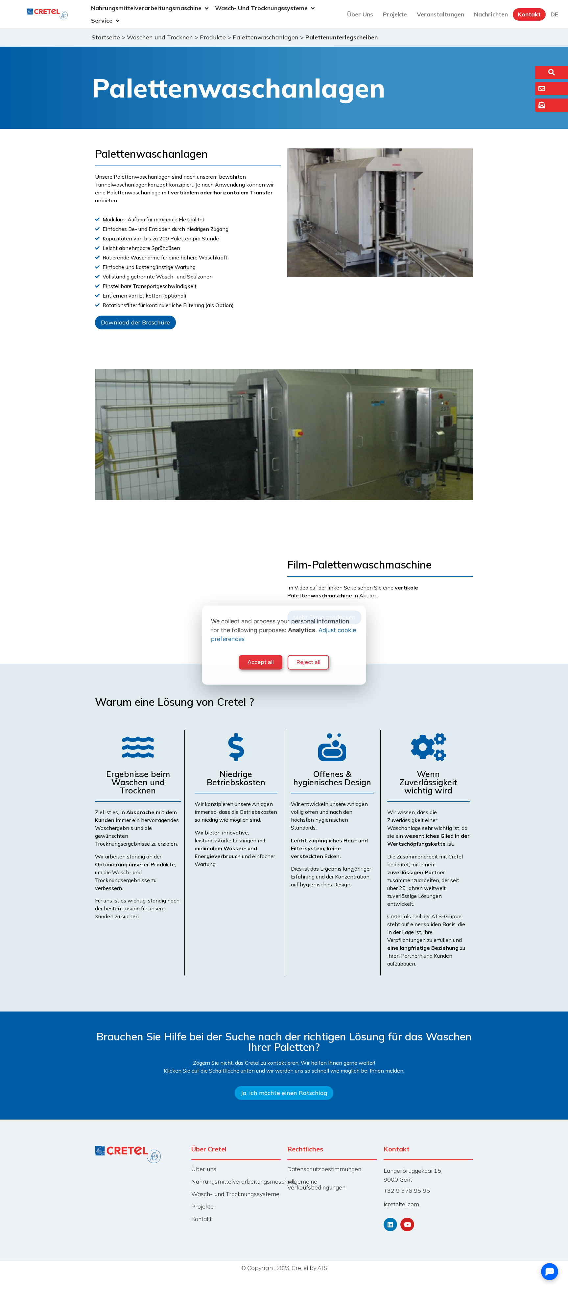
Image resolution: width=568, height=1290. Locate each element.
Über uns (360, 14)
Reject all (308, 662)
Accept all (261, 662)
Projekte (395, 14)
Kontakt (529, 14)
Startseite (106, 37)
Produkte (213, 37)
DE (554, 14)
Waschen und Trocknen (160, 37)
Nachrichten (491, 14)
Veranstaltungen (440, 14)
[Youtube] (407, 1225)
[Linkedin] (390, 1225)
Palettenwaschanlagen (265, 37)
